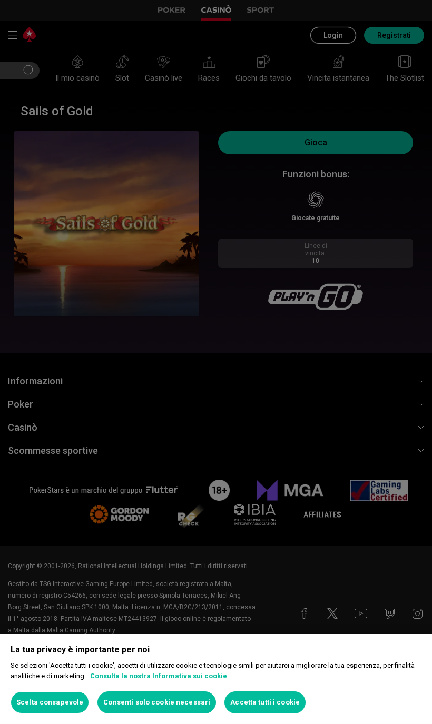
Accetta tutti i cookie (265, 702)
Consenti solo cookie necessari (156, 702)
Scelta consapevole (49, 702)
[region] (216, 679)
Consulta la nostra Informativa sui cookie (158, 676)
